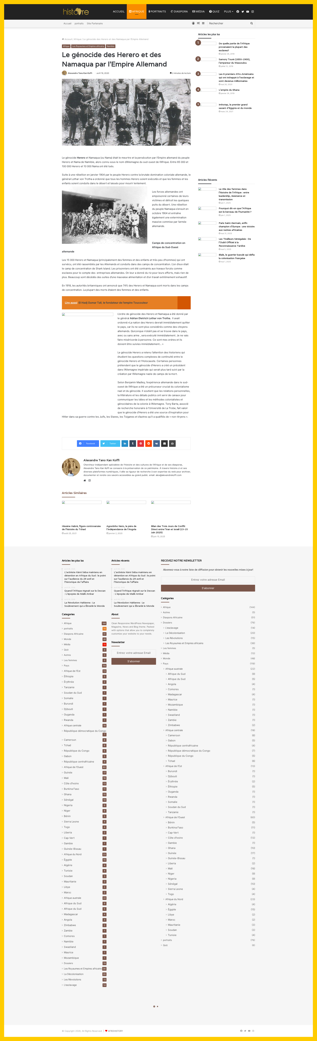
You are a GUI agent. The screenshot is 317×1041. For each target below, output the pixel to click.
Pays (66, 665)
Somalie (68, 698)
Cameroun (70, 739)
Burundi (68, 703)
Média (200, 11)
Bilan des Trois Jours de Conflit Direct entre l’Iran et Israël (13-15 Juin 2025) (169, 529)
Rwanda (68, 720)
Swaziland (70, 946)
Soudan (68, 876)
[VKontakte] (156, 443)
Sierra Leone (71, 821)
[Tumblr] (132, 443)
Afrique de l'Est (72, 670)
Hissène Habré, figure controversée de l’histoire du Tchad (81, 528)
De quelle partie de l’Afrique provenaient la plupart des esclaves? (234, 47)
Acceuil (68, 39)
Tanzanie (69, 687)
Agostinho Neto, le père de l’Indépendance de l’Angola (121, 528)
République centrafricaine (79, 761)
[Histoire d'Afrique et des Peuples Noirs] (76, 12)
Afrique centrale (72, 725)
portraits (158, 11)
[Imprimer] (172, 443)
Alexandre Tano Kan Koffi (80, 73)
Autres (67, 655)
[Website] (86, 481)
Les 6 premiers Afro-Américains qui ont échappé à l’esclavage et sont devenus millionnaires (236, 77)
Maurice (68, 952)
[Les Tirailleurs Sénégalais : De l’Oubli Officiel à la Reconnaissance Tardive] (207, 243)
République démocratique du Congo (85, 730)
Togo (67, 827)
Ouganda (69, 714)
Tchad (67, 745)
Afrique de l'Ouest (73, 767)
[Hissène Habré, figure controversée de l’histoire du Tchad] (82, 512)
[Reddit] (148, 443)
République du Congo (76, 750)
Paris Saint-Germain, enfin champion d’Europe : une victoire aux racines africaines (237, 226)
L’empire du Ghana (229, 89)
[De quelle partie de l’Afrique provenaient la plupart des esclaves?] (207, 48)
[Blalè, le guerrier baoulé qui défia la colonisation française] (207, 259)
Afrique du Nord (73, 854)
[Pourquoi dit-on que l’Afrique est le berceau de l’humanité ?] (207, 213)
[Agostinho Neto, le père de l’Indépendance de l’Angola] (126, 512)
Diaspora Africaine (73, 633)
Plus (227, 11)
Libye (67, 887)
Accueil (118, 11)
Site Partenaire (95, 23)
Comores (69, 936)
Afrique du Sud (72, 903)
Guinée (68, 772)
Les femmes (70, 660)
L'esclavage (70, 985)
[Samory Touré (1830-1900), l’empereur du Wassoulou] (207, 64)
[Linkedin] (125, 443)
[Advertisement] (226, 147)
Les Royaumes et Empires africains (88, 46)
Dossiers (68, 963)
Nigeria (68, 805)
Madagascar (71, 914)
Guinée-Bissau (72, 848)
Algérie (68, 865)
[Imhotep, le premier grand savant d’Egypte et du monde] (207, 109)
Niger (67, 810)
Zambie (68, 930)
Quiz (215, 11)
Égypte (68, 859)
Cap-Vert (69, 837)
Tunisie (68, 870)
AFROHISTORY (115, 1031)
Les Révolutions (72, 979)
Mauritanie (70, 881)
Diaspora (180, 11)
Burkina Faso (71, 788)
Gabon (67, 756)
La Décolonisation (73, 974)
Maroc (67, 892)
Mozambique (71, 957)
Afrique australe (72, 897)
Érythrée (69, 681)
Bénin (67, 816)
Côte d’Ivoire (71, 783)
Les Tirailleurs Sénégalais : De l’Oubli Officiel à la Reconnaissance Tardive (235, 242)
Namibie (110, 46)
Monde (67, 639)
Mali (66, 778)
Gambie (68, 843)
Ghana (67, 794)
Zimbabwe (70, 925)
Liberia (68, 832)
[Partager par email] (164, 443)
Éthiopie (68, 676)
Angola (68, 919)
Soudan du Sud (73, 692)
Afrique (137, 11)
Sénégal (68, 799)
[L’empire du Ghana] (207, 94)
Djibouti (68, 709)
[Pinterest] (140, 443)
